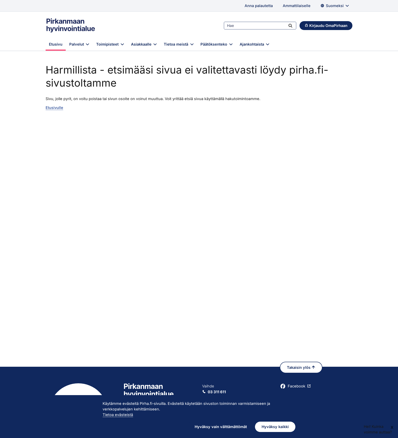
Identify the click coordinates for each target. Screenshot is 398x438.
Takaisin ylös (299, 367)
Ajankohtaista (252, 44)
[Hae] (290, 25)
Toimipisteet (108, 44)
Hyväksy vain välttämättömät (221, 427)
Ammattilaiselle (297, 6)
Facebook (296, 386)
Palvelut (77, 44)
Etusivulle (54, 107)
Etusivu (55, 44)
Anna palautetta (259, 6)
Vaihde (214, 389)
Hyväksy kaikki (275, 427)
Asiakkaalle (142, 44)
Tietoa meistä (176, 44)
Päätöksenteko (214, 44)
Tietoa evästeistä (118, 415)
